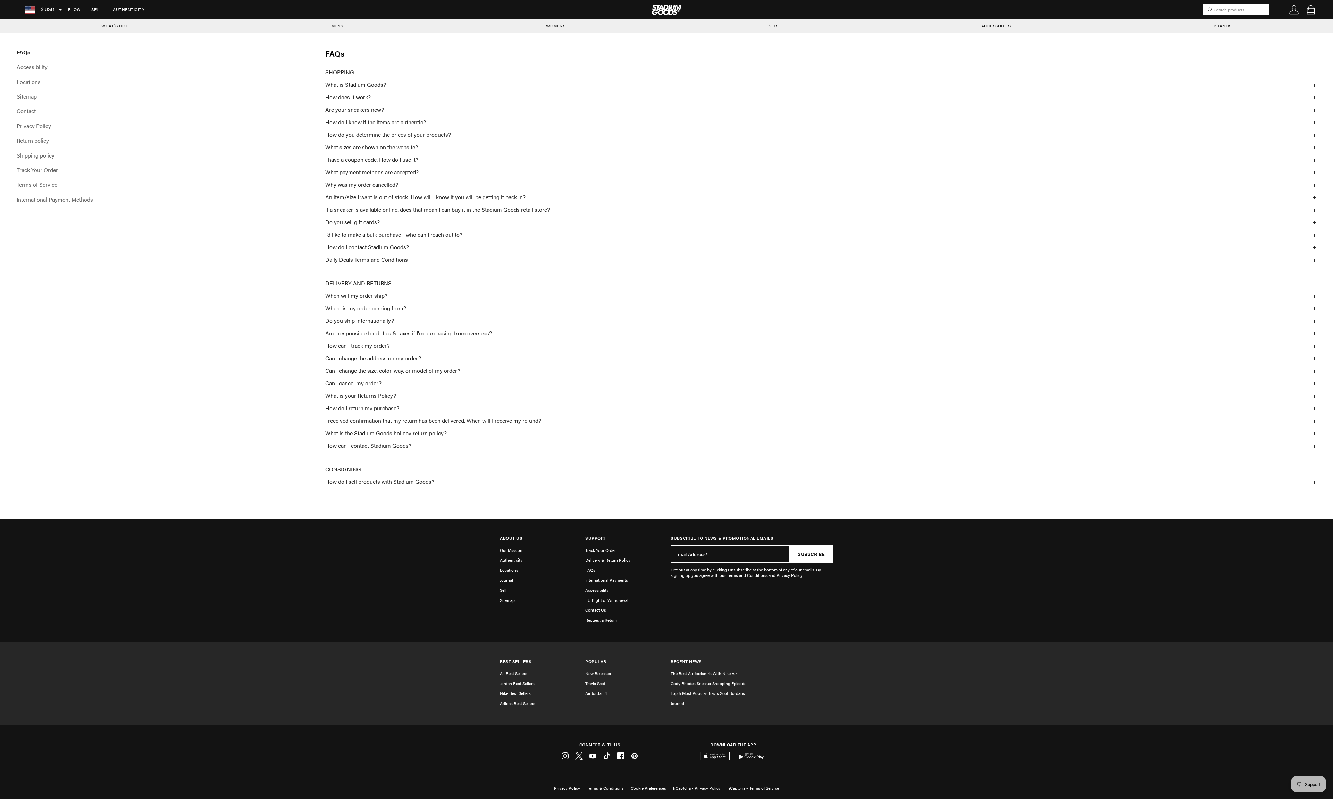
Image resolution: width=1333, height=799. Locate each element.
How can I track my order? (357, 345)
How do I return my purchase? (362, 408)
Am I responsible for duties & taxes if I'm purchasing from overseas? (408, 333)
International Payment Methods (55, 199)
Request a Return (601, 620)
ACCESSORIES (996, 26)
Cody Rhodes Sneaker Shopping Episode (708, 683)
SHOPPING (339, 72)
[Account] (1294, 9)
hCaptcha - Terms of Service (753, 788)
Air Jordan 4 (596, 693)
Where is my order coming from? (365, 308)
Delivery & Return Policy (607, 560)
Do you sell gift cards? (352, 222)
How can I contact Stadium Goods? (368, 445)
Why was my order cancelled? (361, 184)
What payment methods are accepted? (372, 172)
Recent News (686, 661)
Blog (74, 9)
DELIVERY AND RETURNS (358, 283)
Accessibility (32, 67)
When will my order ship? (356, 295)
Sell (96, 9)
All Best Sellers (513, 673)
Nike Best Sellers (515, 693)
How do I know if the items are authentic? (375, 122)
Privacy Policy (34, 126)
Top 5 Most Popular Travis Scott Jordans (708, 693)
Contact (26, 111)
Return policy (33, 140)
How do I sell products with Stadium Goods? (379, 481)
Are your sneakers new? (354, 109)
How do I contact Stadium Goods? (367, 247)
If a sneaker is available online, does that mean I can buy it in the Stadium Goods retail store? (437, 209)
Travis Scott (596, 683)
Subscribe (811, 553)
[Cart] (1310, 9)
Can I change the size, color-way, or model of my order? (392, 370)
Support (595, 538)
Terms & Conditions (605, 788)
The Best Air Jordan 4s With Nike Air (704, 673)
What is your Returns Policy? (360, 395)
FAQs (23, 52)
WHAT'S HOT (114, 26)
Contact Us (595, 610)
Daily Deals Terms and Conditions (366, 259)
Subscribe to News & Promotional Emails (722, 538)
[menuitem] (74, 9)
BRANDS (1223, 26)
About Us (511, 538)
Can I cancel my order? (353, 383)
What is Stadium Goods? (355, 84)
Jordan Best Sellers (517, 683)
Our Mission (511, 550)
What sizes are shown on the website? (371, 147)
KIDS (773, 26)
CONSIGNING (343, 469)
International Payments (606, 580)
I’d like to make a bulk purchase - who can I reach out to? (393, 234)
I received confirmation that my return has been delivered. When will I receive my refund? (433, 420)
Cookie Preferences (648, 788)
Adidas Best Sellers (517, 703)
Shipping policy (36, 155)
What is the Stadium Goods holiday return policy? (386, 433)
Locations (29, 82)
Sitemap (27, 96)
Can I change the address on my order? (373, 358)
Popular (595, 661)
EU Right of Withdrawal (606, 600)
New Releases (598, 673)
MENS (337, 26)
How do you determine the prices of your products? (388, 134)
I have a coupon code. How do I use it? (371, 159)
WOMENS (555, 26)
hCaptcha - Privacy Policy (697, 788)
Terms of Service (37, 185)
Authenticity (128, 9)
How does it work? (348, 97)
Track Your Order (37, 170)
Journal (506, 580)
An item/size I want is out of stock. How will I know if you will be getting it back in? (425, 197)
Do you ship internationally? (359, 320)
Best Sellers (515, 661)
